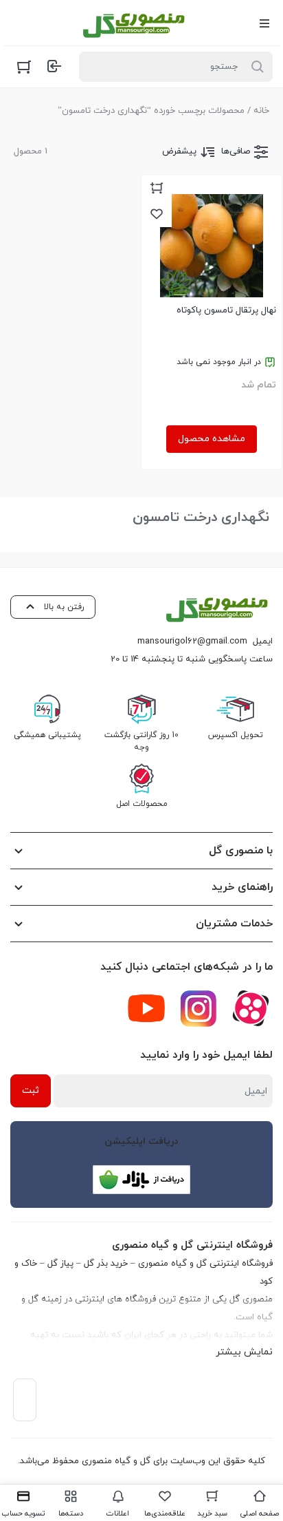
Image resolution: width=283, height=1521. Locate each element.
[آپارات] (251, 1008)
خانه (261, 111)
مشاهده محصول (211, 438)
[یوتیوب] (146, 1008)
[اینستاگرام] (198, 1008)
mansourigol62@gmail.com (192, 641)
